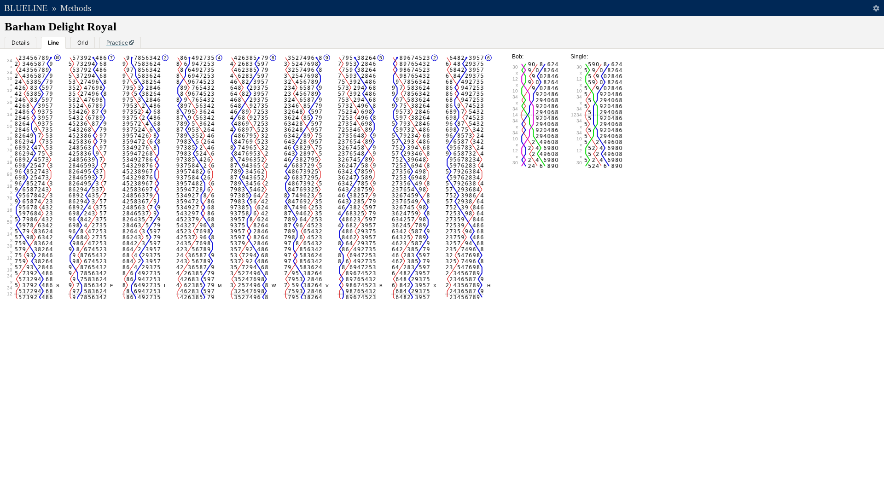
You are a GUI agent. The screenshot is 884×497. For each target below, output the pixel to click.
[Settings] (876, 8)
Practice (117, 42)
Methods (75, 8)
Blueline (26, 8)
